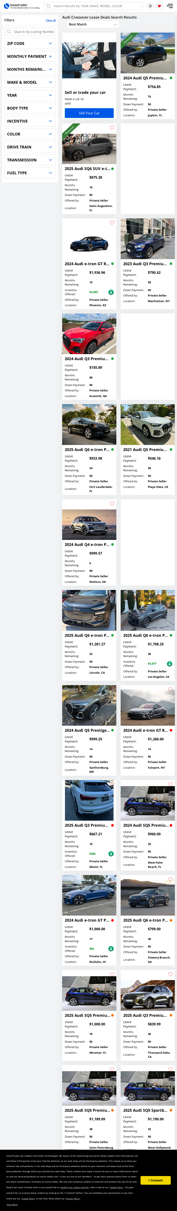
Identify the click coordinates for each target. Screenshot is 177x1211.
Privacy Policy (73, 1198)
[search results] (150, 6)
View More (12, 1204)
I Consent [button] (156, 1180)
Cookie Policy (116, 1187)
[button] (169, 6)
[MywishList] (159, 6)
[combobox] (93, 24)
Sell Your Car (89, 113)
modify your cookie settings (74, 1187)
